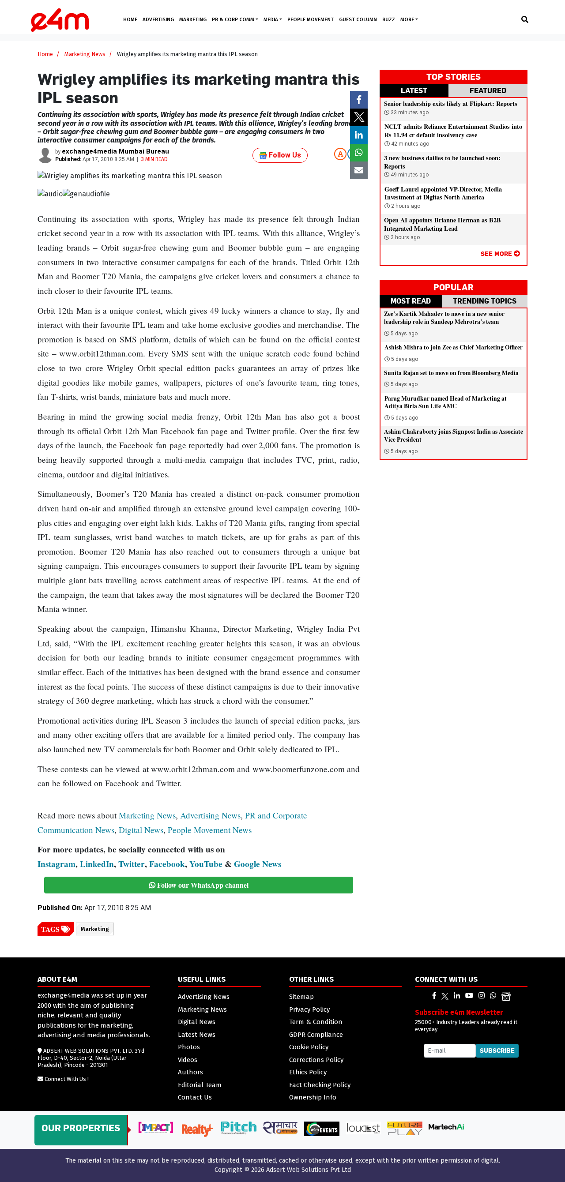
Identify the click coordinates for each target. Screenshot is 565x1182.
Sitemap (301, 997)
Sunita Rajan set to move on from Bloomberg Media (451, 372)
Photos (189, 1047)
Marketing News (84, 54)
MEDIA (271, 19)
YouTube (205, 864)
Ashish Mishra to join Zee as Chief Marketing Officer (453, 347)
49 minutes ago (409, 175)
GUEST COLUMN (358, 19)
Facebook (167, 864)
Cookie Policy (308, 1047)
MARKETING (193, 19)
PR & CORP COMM (234, 19)
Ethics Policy (308, 1072)
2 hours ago (405, 206)
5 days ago (404, 333)
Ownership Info (312, 1097)
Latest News (196, 1035)
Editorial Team (200, 1085)
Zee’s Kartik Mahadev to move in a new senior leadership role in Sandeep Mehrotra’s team (444, 317)
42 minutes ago (409, 144)
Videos (187, 1060)
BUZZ (388, 19)
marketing (95, 929)
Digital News (141, 829)
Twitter (131, 864)
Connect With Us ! (67, 1079)
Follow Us (284, 155)
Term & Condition (316, 1022)
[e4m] (434, 995)
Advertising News (210, 815)
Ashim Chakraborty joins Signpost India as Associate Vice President (453, 435)
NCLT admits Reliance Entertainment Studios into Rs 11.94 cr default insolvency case (453, 130)
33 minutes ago (409, 112)
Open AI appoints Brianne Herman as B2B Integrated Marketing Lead (442, 224)
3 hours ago (404, 237)
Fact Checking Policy (319, 1085)
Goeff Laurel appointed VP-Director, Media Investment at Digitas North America (443, 193)
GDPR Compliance (316, 1035)
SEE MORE (497, 253)
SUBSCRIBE (497, 1050)
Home (45, 54)
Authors (190, 1072)
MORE (407, 19)
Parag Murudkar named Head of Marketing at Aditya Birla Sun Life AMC (445, 402)
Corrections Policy (316, 1060)
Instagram (56, 864)
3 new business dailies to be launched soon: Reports (442, 162)
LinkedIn (97, 864)
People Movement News (210, 829)
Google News (257, 864)
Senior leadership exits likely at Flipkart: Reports (450, 103)
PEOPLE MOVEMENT (310, 19)
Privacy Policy (309, 1009)
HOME (130, 19)
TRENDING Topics (484, 301)
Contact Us (195, 1097)
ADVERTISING (158, 19)
